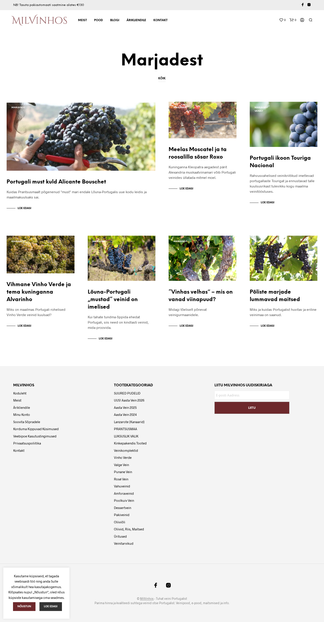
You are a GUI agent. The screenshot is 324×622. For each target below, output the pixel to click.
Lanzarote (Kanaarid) (129, 422)
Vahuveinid (122, 486)
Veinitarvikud (123, 543)
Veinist (259, 111)
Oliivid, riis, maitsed (129, 529)
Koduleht (19, 393)
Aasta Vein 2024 (125, 415)
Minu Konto (21, 415)
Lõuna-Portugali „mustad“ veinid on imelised (113, 299)
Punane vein (123, 472)
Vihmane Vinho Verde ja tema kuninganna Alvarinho (39, 292)
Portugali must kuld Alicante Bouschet (56, 182)
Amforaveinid (124, 493)
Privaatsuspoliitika (27, 443)
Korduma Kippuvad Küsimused (36, 429)
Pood (98, 20)
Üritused (120, 536)
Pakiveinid (121, 515)
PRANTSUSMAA (125, 429)
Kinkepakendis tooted (130, 443)
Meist (82, 20)
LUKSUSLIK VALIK (126, 436)
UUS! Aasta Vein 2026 (129, 400)
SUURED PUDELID (127, 393)
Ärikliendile (136, 20)
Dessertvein (122, 508)
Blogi (114, 20)
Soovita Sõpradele (26, 422)
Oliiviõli (119, 522)
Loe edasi (24, 208)
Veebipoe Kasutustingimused (34, 436)
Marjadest (18, 107)
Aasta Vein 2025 (125, 407)
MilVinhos (147, 598)
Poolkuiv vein (124, 500)
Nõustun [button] (24, 606)
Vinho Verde (123, 457)
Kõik (162, 78)
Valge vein (121, 465)
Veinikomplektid (126, 450)
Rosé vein (121, 479)
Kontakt (160, 20)
